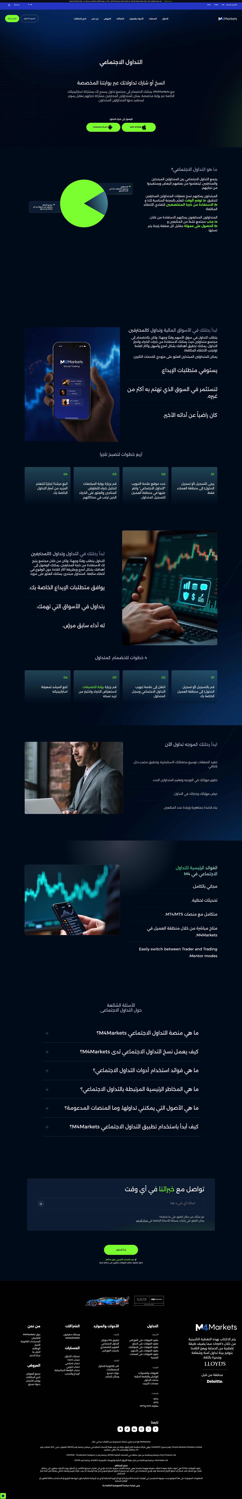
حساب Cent (73, 1359)
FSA (223, 4)
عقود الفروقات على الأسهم (144, 1350)
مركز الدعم (142, 1220)
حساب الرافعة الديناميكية (67, 1370)
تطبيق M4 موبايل (110, 1340)
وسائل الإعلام (112, 1376)
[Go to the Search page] (9, 5)
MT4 (156, 1399)
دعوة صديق (34, 1384)
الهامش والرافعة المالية (146, 1376)
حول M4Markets (31, 1334)
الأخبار (37, 1345)
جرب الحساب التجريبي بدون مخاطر (120, 1259)
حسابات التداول (72, 1356)
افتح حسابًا (12, 18)
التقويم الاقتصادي (109, 1347)
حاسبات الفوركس (110, 1350)
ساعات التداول (151, 1380)
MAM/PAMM (72, 1338)
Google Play (100, 127)
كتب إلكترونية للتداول (108, 1366)
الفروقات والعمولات (148, 1373)
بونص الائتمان (33, 1380)
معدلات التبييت (150, 1383)
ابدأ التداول (121, 1250)
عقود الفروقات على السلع (145, 1343)
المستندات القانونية (30, 1341)
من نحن (95, 19)
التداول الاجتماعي (110, 1343)
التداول (165, 19)
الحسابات (153, 19)
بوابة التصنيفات (93, 687)
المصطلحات (113, 1369)
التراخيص (35, 1338)
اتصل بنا (36, 1351)
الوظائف (36, 1348)
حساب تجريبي (73, 1366)
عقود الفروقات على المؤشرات (143, 1347)
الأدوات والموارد (136, 19)
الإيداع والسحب (72, 1373)
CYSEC (216, 4)
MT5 (155, 1402)
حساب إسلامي (72, 1363)
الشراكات (120, 19)
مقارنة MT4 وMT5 (149, 1406)
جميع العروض (33, 1373)
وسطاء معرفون (71, 1334)
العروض (107, 19)
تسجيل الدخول (29, 18)
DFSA (209, 4)
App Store (136, 127)
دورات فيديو (113, 1373)
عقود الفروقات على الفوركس (143, 1340)
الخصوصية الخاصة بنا (113, 1485)
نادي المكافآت (80, 19)
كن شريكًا (16, 4)
